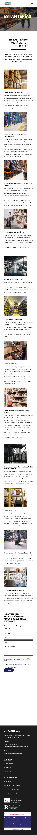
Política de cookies (10, 793)
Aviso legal (8, 782)
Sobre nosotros (9, 764)
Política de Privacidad (20, 665)
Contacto (7, 771)
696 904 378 (13, 744)
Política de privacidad (11, 789)
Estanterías (8, 767)
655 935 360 (25, 746)
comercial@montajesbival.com (13, 753)
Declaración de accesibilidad (14, 785)
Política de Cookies (10, 667)
